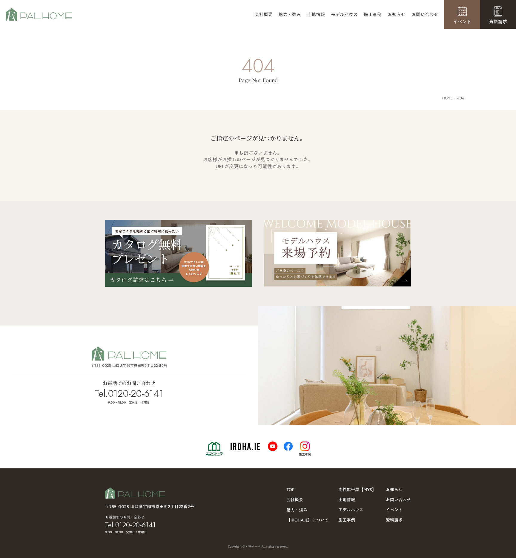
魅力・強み (290, 14)
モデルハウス (344, 14)
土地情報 (316, 14)
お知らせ (397, 14)
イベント (394, 510)
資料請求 (394, 520)
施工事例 (373, 14)
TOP (290, 490)
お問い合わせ (424, 14)
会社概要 (264, 14)
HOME (447, 98)
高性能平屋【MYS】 (357, 490)
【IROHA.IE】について (307, 520)
